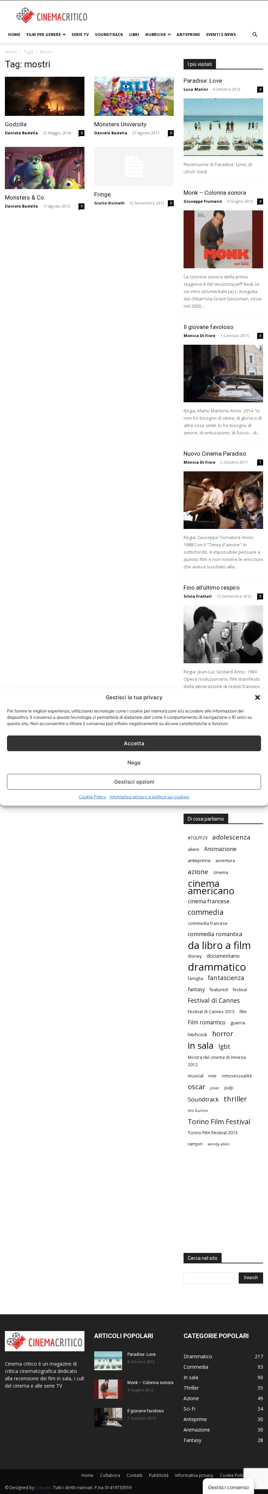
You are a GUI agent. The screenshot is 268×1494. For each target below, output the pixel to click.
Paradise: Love (203, 80)
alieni (193, 849)
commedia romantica (215, 934)
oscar (196, 1086)
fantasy (196, 989)
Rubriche (156, 34)
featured (219, 989)
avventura (225, 860)
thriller (235, 1099)
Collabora (110, 1475)
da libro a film (219, 945)
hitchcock (197, 1034)
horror (222, 1033)
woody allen (219, 1144)
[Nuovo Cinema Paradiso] (223, 500)
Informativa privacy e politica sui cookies (149, 796)
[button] (257, 697)
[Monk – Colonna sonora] (223, 239)
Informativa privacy (194, 1475)
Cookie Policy (92, 796)
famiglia (195, 978)
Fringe (102, 194)
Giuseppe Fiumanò (203, 201)
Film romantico (206, 1022)
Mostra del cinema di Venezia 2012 (217, 1060)
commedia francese (208, 923)
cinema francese (209, 901)
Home (14, 34)
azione (198, 871)
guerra (237, 1022)
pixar (214, 1087)
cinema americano (211, 887)
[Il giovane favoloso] (223, 373)
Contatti (134, 1475)
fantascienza (226, 977)
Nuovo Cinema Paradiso (215, 453)
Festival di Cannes (214, 1000)
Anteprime (188, 34)
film (243, 1011)
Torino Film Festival (219, 1121)
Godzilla (16, 124)
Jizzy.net (43, 1488)
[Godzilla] (44, 96)
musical (195, 1076)
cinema (220, 872)
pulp (228, 1087)
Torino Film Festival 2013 (213, 1132)
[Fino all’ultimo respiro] (223, 634)
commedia (206, 912)
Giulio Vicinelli (109, 203)
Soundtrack (109, 34)
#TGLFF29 (197, 838)
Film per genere (44, 34)
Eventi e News (221, 34)
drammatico (217, 967)
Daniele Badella (21, 132)
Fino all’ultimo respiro (212, 587)
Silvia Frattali (198, 596)
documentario (223, 955)
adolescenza (231, 837)
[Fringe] (134, 166)
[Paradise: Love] (223, 127)
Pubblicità (159, 1475)
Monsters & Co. (25, 197)
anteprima (199, 860)
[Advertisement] (181, 15)
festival (240, 989)
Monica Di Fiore (199, 335)
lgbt (224, 1046)
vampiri (195, 1143)
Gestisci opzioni (134, 781)
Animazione (220, 848)
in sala (201, 1045)
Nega (134, 762)
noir (212, 1076)
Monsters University (120, 124)
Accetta (134, 743)
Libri (134, 34)
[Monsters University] (134, 96)
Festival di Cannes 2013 (211, 1011)
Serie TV (80, 34)
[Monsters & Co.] (44, 168)
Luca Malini (196, 89)
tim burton (198, 1110)
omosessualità (237, 1075)
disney (195, 956)
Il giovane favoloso (208, 326)
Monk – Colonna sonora (215, 192)
